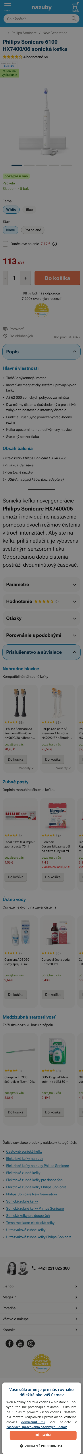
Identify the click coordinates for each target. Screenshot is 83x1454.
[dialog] (41, 1418)
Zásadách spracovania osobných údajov (36, 1427)
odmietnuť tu (33, 1422)
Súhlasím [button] (43, 1435)
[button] (42, 1445)
